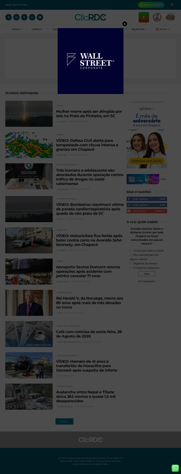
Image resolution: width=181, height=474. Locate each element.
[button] (124, 23)
